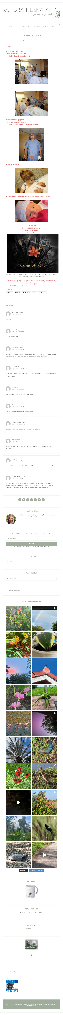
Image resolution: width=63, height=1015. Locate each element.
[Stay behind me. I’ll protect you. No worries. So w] (44, 855)
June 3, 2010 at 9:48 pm (18, 331)
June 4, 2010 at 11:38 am (18, 368)
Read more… (40, 517)
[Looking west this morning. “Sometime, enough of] (18, 671)
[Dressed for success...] (44, 750)
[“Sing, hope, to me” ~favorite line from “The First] (18, 776)
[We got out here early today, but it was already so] (18, 723)
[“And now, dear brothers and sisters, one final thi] (18, 618)
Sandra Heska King (31, 15)
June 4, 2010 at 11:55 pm (18, 406)
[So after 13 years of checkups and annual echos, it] (18, 697)
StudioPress (30, 1005)
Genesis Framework (50, 1004)
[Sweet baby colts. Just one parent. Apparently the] (44, 776)
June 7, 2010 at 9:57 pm (18, 461)
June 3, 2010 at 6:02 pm (18, 314)
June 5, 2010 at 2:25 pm (18, 441)
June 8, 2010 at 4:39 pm (18, 478)
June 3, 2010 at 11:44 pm (18, 349)
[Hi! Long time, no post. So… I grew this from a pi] (44, 697)
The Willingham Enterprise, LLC (34, 1004)
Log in (34, 1005)
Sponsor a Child (11, 979)
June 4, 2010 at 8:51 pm (18, 389)
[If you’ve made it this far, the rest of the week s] (18, 855)
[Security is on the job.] (44, 671)
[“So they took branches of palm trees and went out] (18, 750)
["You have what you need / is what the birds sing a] (44, 828)
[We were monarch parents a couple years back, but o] (18, 645)
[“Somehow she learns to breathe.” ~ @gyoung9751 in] (18, 828)
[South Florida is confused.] (44, 802)
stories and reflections (17, 298)
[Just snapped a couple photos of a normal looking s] (44, 723)
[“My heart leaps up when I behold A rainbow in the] (44, 618)
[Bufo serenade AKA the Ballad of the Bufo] (18, 802)
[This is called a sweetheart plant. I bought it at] (44, 645)
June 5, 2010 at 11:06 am (18, 424)
